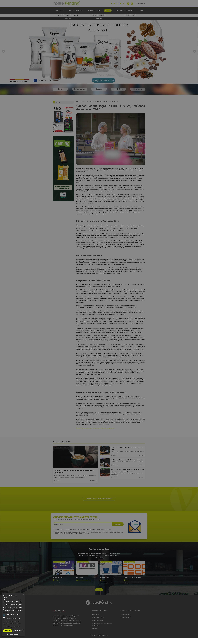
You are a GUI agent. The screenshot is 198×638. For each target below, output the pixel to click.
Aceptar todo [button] (8, 630)
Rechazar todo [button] (18, 630)
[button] (13, 634)
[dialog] (99, 319)
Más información (7, 612)
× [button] (23, 594)
